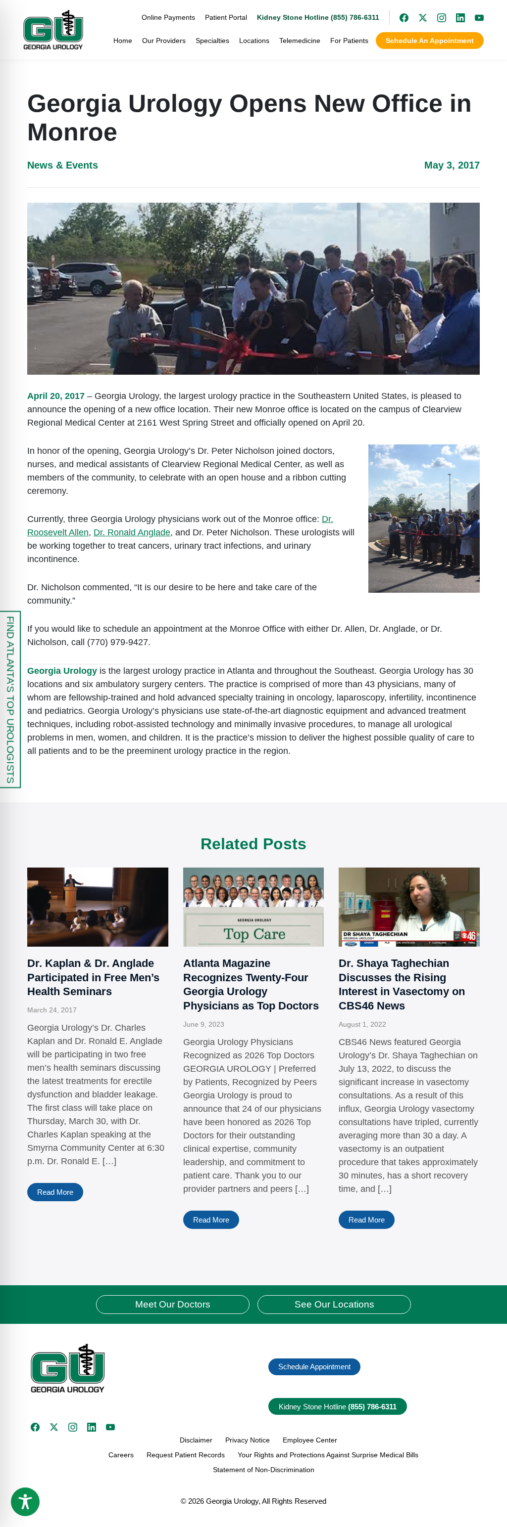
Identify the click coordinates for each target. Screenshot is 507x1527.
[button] (138, 1368)
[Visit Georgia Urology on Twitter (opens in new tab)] (54, 1427)
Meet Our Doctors (172, 1304)
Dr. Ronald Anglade (132, 532)
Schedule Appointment (314, 1366)
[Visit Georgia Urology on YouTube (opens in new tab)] (474, 17)
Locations (254, 40)
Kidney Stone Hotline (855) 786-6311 (318, 17)
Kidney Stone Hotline (338, 1406)
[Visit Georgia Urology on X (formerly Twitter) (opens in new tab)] (417, 17)
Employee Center (310, 1440)
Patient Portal (226, 17)
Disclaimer (196, 1440)
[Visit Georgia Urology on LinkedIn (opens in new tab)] (455, 17)
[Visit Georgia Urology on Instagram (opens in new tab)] (436, 17)
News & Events (62, 165)
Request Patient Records (186, 1455)
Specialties (212, 40)
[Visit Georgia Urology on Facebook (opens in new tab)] (399, 17)
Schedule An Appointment (430, 40)
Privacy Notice (247, 1440)
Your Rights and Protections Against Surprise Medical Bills (328, 1455)
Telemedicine (299, 40)
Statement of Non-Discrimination (263, 1470)
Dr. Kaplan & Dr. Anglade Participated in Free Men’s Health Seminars (93, 977)
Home (122, 40)
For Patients (349, 40)
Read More (55, 1192)
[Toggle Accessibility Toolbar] (25, 1501)
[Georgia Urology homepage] (53, 29)
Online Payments (168, 17)
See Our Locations (334, 1304)
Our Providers (164, 40)
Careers (121, 1455)
